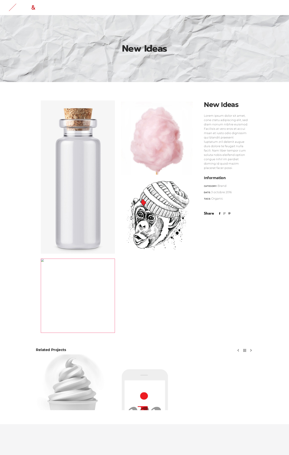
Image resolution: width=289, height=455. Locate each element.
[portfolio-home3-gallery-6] (157, 137)
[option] (70, 382)
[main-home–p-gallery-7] (78, 177)
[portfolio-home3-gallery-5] (157, 216)
